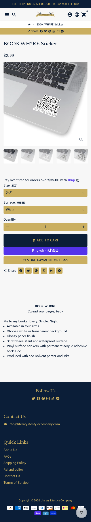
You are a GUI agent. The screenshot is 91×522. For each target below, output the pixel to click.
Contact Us (12, 476)
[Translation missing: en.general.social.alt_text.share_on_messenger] (62, 31)
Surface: (14, 202)
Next (83, 104)
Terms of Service (16, 483)
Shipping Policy (15, 463)
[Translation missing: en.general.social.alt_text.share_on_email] (58, 31)
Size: (10, 185)
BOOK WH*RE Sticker (49, 24)
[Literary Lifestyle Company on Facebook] (38, 399)
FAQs (7, 456)
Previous (7, 104)
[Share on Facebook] (41, 31)
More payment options (47, 260)
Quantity (10, 220)
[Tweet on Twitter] (45, 31)
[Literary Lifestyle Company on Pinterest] (43, 399)
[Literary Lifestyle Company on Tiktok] (53, 399)
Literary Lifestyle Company (56, 500)
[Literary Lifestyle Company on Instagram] (48, 399)
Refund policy (13, 470)
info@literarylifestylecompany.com (32, 424)
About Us (10, 450)
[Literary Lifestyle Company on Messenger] (57, 399)
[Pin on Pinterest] (49, 31)
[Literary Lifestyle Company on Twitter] (33, 399)
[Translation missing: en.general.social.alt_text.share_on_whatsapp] (54, 31)
